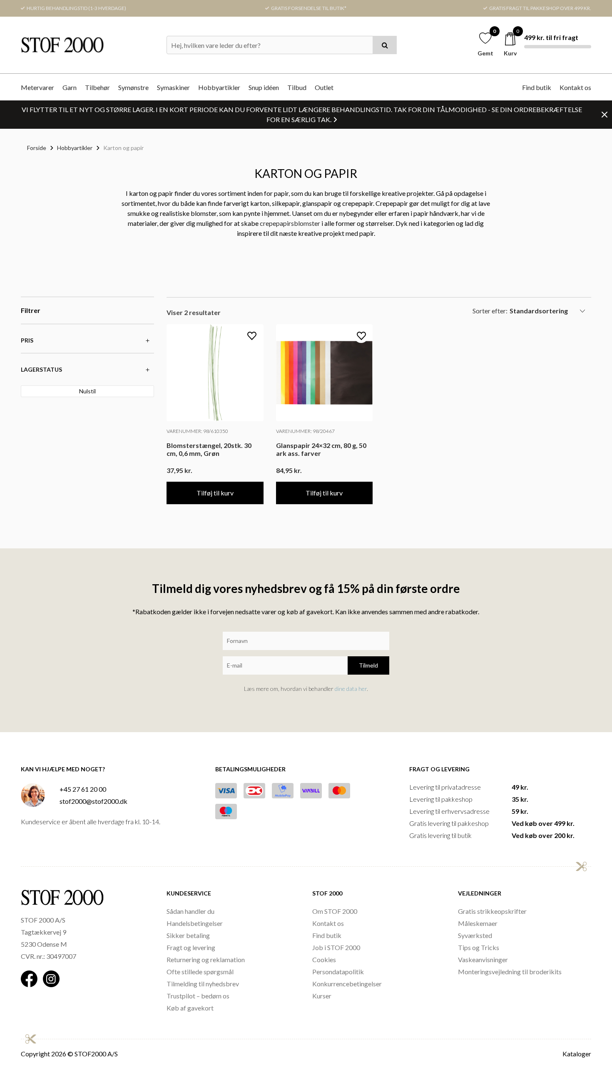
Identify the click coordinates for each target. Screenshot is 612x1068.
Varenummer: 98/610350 (197, 431)
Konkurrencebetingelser (347, 984)
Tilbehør (97, 87)
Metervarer (37, 87)
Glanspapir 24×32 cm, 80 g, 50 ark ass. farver (321, 449)
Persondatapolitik (338, 971)
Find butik (536, 87)
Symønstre (133, 87)
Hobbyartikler (219, 87)
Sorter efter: (490, 311)
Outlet (324, 87)
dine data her (351, 688)
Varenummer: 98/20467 (305, 431)
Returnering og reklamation (206, 959)
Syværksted (475, 935)
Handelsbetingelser (195, 923)
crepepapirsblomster (290, 223)
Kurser (321, 996)
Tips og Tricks (478, 947)
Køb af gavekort (190, 1008)
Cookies (324, 959)
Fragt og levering (191, 947)
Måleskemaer (478, 923)
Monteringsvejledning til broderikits (510, 971)
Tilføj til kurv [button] (215, 493)
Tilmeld (368, 665)
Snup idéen (264, 87)
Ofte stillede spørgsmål (200, 971)
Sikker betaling (188, 935)
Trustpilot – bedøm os (198, 996)
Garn (69, 87)
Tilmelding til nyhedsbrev (203, 984)
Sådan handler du (190, 911)
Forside (36, 147)
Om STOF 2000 (334, 911)
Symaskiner (173, 87)
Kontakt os (575, 87)
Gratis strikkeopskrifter (492, 911)
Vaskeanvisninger (483, 959)
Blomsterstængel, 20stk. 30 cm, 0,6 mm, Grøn (209, 449)
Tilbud (296, 87)
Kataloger (576, 1054)
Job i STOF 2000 (336, 947)
